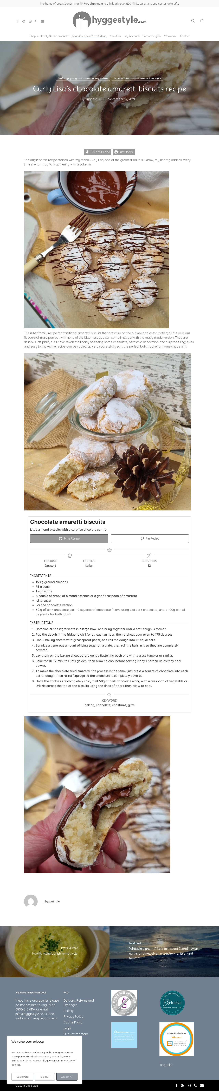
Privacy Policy (73, 1017)
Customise (22, 1076)
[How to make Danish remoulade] (55, 951)
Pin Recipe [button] (152, 538)
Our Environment (75, 1034)
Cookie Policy (72, 1022)
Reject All (45, 1076)
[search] (193, 21)
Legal (67, 1028)
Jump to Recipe (99, 152)
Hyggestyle (93, 99)
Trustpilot (166, 1065)
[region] (44, 1060)
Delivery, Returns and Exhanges (78, 1003)
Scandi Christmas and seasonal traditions (137, 78)
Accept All (67, 1076)
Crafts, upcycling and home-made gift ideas (83, 78)
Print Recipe (126, 152)
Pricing (68, 1011)
